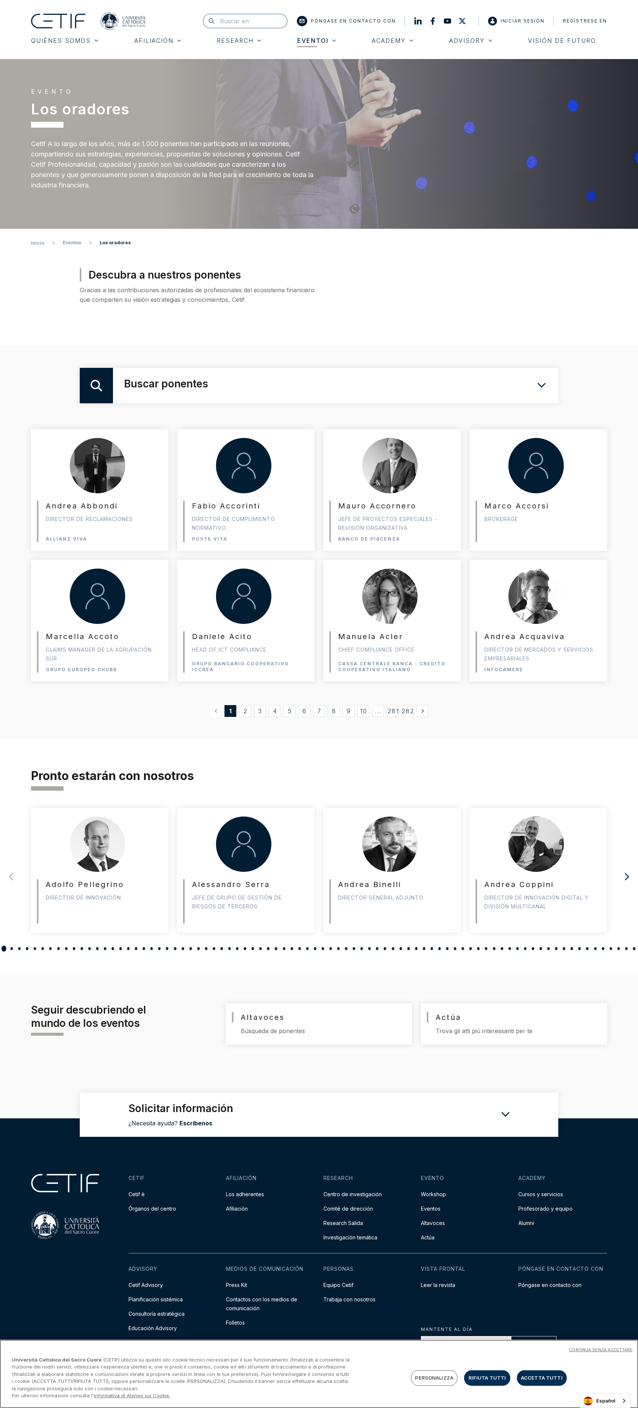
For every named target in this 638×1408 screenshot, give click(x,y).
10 (363, 711)
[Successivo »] (422, 711)
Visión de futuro (562, 41)
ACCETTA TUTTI (542, 1378)
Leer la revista (438, 1285)
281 (393, 711)
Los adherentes (245, 1194)
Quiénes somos (61, 41)
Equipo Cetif (338, 1285)
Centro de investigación (352, 1194)
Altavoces (433, 1223)
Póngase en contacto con (353, 21)
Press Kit (236, 1285)
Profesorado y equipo (545, 1208)
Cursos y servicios (540, 1194)
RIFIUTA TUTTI (487, 1378)
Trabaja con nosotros (349, 1299)
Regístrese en (585, 21)
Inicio (37, 243)
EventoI (313, 41)
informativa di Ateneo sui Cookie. (132, 1395)
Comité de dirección (348, 1208)
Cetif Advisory (145, 1285)
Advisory (467, 41)
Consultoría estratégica (156, 1314)
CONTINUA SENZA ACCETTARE (600, 1349)
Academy (389, 41)
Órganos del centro (152, 1208)
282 (408, 711)
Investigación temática (350, 1237)
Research (235, 41)
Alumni (526, 1223)
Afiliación (154, 41)
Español (605, 1401)
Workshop (433, 1194)
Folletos (235, 1322)
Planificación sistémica (155, 1299)
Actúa (428, 1237)
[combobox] (605, 1401)
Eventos (72, 242)
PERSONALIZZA (434, 1378)
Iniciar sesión (523, 21)
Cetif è (136, 1194)
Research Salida (343, 1223)
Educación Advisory (152, 1328)
